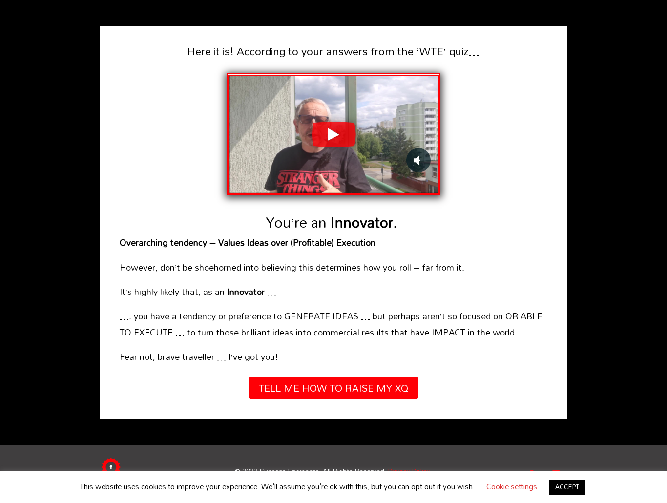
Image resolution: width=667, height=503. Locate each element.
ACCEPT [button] (567, 487)
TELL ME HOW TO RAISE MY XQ (333, 388)
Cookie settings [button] (511, 486)
